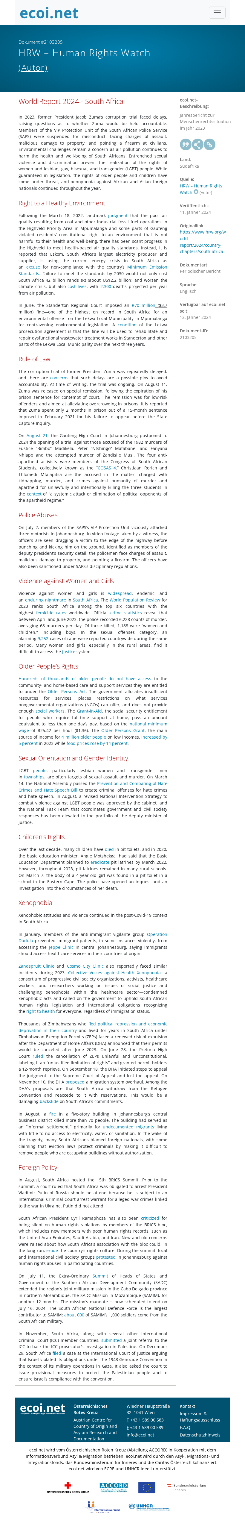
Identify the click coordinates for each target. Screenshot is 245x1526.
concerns (59, 378)
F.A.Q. (186, 1427)
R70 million (143, 305)
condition (127, 325)
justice (68, 651)
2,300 (105, 286)
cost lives (77, 286)
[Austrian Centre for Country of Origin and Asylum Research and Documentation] (113, 1487)
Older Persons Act (67, 691)
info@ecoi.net (140, 1435)
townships (34, 777)
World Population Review (135, 600)
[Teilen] (198, 145)
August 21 (37, 435)
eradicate (100, 862)
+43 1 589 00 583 (147, 1420)
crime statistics (126, 613)
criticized (150, 1218)
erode (52, 1250)
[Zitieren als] (186, 145)
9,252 (43, 638)
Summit (100, 1276)
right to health (40, 1011)
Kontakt (187, 1406)
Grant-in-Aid (89, 711)
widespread (120, 593)
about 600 (74, 1315)
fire (52, 1114)
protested (106, 1257)
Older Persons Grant (123, 730)
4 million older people (84, 737)
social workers (50, 711)
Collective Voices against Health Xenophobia (114, 972)
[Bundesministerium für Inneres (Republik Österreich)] (186, 1487)
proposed (75, 1082)
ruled (38, 1056)
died (109, 849)
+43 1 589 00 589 (146, 1427)
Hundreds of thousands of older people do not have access (85, 678)
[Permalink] (210, 145)
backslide (49, 1101)
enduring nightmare (45, 600)
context (34, 494)
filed (57, 1353)
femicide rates (51, 613)
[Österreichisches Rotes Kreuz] (67, 1487)
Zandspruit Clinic (36, 966)
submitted (111, 1340)
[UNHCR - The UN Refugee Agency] (149, 1507)
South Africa (85, 600)
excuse (33, 267)
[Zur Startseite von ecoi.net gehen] (49, 12)
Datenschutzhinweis (200, 1435)
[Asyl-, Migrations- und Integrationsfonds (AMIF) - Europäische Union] (147, 1487)
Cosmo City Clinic (85, 966)
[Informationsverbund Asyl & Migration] (102, 1507)
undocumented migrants (128, 1127)
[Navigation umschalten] (217, 13)
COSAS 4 (107, 468)
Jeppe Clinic (61, 947)
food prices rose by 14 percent (97, 743)
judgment (118, 215)
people (40, 770)
